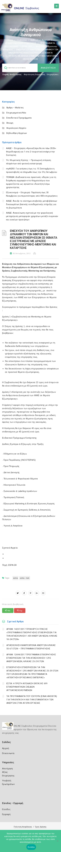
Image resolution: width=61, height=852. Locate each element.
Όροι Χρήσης (40, 827)
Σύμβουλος (22, 40)
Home (10, 40)
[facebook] (24, 593)
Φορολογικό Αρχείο (16, 128)
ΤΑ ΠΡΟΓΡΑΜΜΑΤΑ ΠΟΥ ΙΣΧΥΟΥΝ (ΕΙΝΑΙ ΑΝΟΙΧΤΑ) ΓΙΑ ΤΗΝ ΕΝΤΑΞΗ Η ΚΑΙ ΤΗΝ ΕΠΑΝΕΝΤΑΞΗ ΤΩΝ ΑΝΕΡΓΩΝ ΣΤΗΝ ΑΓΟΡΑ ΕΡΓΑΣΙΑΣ (31, 699)
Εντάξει (31, 847)
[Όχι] (57, 842)
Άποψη (9, 123)
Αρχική (5, 748)
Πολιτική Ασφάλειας (23, 827)
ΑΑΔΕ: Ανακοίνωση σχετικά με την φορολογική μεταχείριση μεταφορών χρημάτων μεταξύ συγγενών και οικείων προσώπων (32, 216)
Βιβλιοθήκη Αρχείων (40, 40)
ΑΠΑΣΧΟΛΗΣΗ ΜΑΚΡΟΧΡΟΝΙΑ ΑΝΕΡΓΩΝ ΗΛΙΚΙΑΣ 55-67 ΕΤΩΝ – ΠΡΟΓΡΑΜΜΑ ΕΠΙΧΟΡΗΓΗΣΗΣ (31, 647)
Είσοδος (6, 809)
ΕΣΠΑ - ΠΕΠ (27, 46)
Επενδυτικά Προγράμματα (19, 118)
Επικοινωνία (8, 753)
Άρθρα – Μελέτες (15, 107)
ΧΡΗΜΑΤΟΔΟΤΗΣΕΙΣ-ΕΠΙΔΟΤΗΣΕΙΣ (20, 43)
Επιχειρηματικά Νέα (16, 112)
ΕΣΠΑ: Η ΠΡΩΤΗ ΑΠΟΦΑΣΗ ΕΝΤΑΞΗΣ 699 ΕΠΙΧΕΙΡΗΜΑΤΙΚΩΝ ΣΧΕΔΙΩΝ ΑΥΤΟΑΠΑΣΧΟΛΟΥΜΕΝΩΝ (26, 687)
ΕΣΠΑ (15, 578)
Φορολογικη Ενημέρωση (34, 74)
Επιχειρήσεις (52, 74)
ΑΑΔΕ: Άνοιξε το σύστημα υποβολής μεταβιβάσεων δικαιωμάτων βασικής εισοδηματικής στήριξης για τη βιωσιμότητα (31, 204)
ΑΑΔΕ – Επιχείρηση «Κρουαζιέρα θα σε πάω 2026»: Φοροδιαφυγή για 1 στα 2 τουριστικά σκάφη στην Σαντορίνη (31, 151)
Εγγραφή (6, 814)
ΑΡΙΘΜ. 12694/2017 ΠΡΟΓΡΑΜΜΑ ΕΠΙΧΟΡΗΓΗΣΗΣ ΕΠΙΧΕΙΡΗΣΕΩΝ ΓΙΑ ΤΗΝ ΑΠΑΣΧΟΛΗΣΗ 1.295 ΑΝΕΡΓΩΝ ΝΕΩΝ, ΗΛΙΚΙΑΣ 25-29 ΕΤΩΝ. (31, 658)
